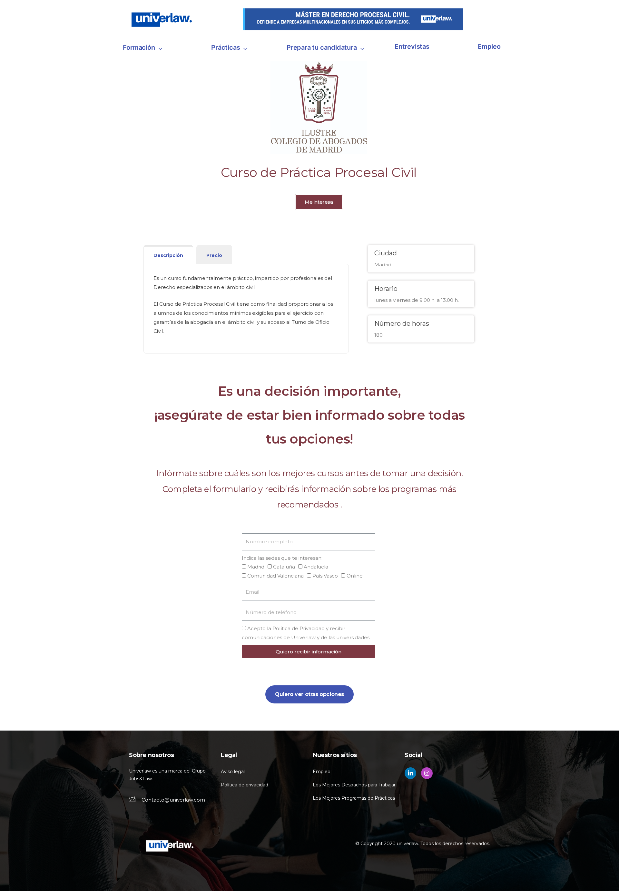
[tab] (168, 254)
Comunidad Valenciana (275, 576)
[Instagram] (427, 773)
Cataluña (284, 567)
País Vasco (325, 576)
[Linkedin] (410, 773)
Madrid (255, 567)
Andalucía (316, 567)
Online (355, 576)
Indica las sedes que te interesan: (282, 558)
